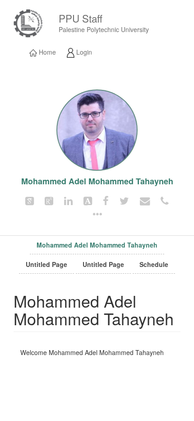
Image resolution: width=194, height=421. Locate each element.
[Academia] (88, 200)
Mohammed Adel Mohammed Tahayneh (97, 244)
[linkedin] (68, 200)
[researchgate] (49, 200)
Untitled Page (46, 264)
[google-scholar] (29, 200)
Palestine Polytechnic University (104, 29)
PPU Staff (80, 18)
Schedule (153, 264)
